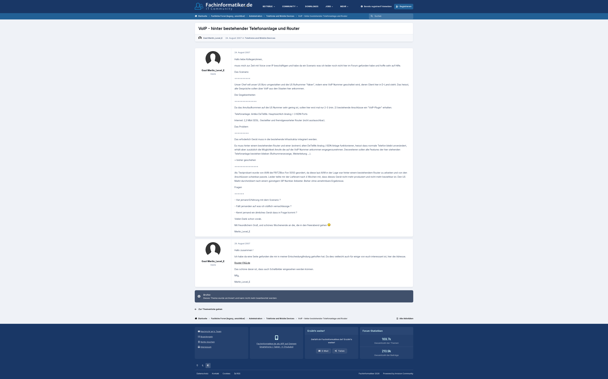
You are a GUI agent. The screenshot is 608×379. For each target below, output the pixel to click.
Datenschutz (202, 374)
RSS (238, 374)
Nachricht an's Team (211, 331)
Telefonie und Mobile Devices (260, 38)
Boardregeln (207, 336)
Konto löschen (208, 342)
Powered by (398, 374)
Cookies (226, 374)
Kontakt (215, 374)
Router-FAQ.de (242, 262)
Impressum (206, 347)
